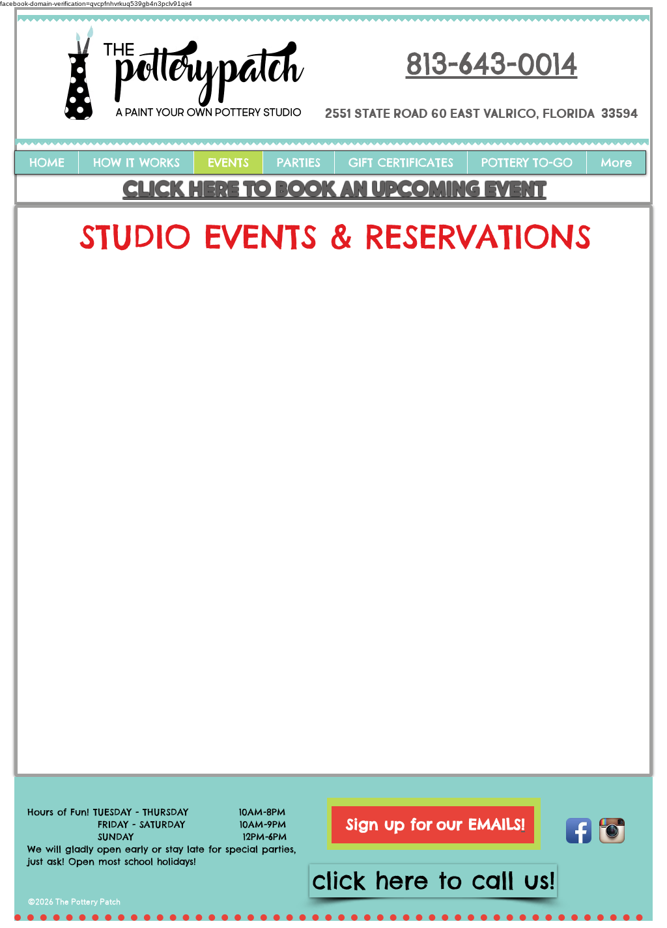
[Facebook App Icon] (578, 830)
